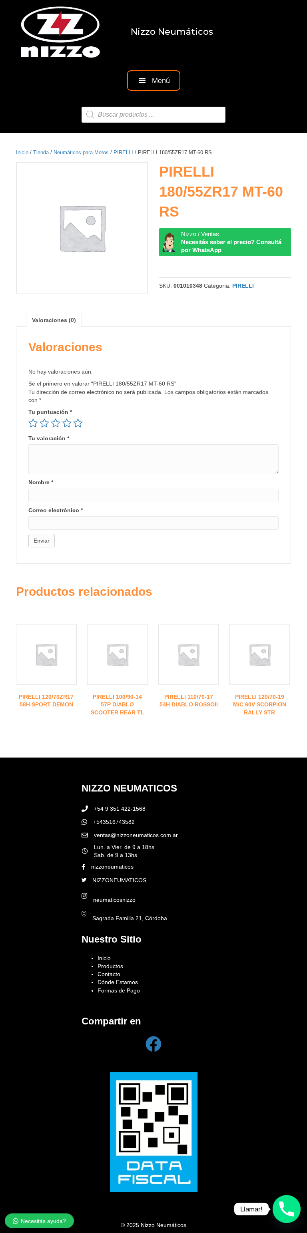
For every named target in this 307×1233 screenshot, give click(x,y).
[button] (153, 80)
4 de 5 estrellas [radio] (67, 423)
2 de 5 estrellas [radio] (44, 423)
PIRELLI (123, 152)
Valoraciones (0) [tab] (54, 320)
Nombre (40, 482)
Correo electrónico (55, 510)
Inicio (22, 152)
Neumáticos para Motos (81, 152)
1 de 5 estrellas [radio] (33, 423)
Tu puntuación (50, 412)
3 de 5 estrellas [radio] (55, 423)
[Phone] (287, 1209)
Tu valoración (48, 438)
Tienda (41, 152)
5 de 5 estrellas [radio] (78, 423)
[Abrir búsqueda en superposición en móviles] (153, 115)
